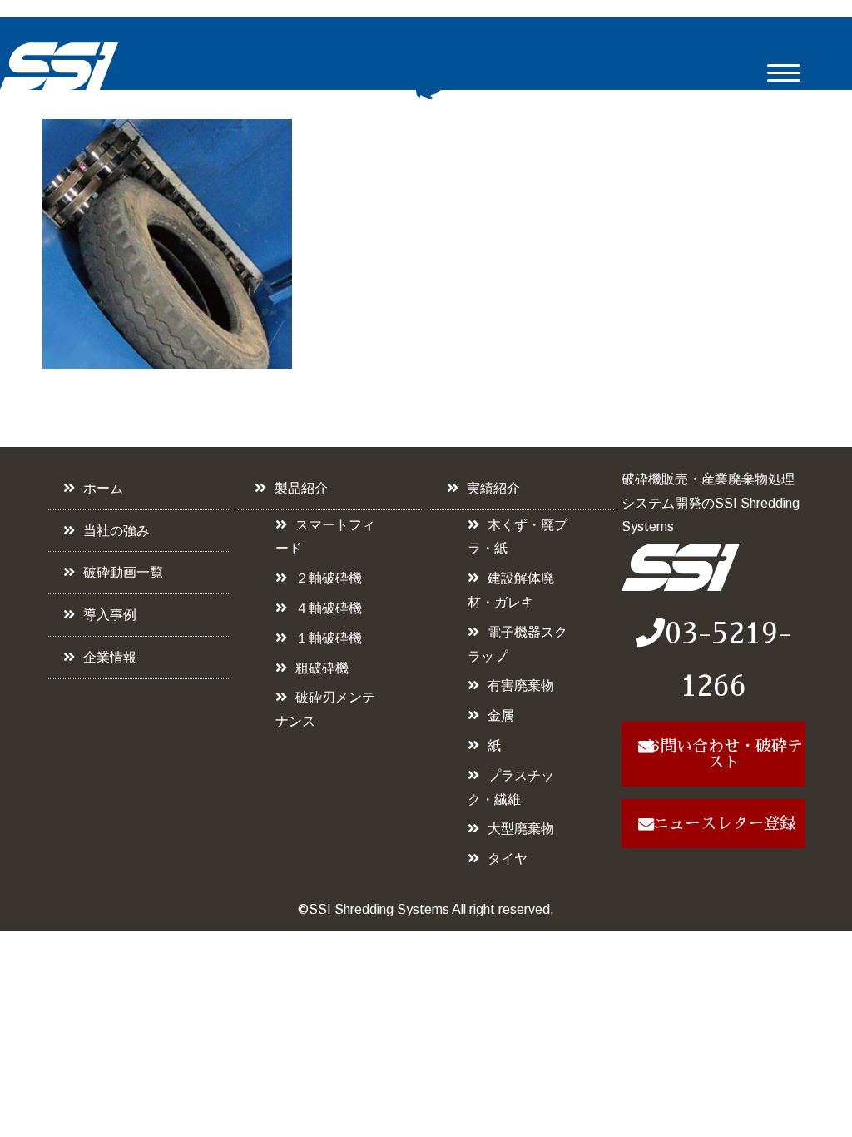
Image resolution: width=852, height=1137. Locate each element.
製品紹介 (301, 488)
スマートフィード (325, 537)
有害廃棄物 (521, 685)
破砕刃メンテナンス (325, 709)
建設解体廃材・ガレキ (511, 590)
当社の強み (116, 531)
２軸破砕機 (328, 578)
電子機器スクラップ (517, 644)
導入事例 (109, 615)
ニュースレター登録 (724, 824)
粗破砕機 (322, 668)
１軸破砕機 (328, 638)
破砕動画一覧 (123, 572)
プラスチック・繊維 (511, 787)
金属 (501, 715)
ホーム (103, 488)
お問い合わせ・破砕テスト (724, 754)
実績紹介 (493, 488)
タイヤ (508, 859)
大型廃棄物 (521, 829)
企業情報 (109, 657)
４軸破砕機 (328, 608)
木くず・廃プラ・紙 (517, 537)
